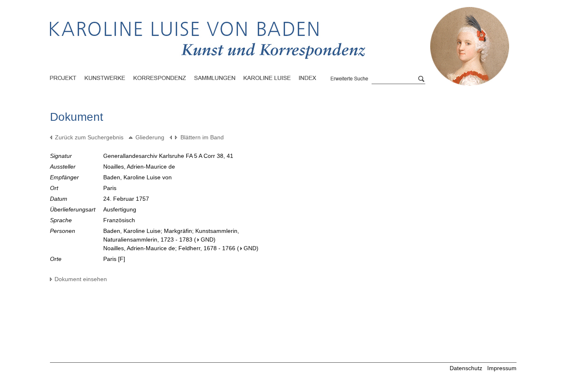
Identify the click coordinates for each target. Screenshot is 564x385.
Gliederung (149, 137)
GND (207, 239)
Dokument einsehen (81, 279)
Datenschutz (466, 368)
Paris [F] (114, 259)
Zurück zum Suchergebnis (89, 137)
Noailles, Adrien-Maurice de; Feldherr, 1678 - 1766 (169, 248)
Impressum (502, 368)
